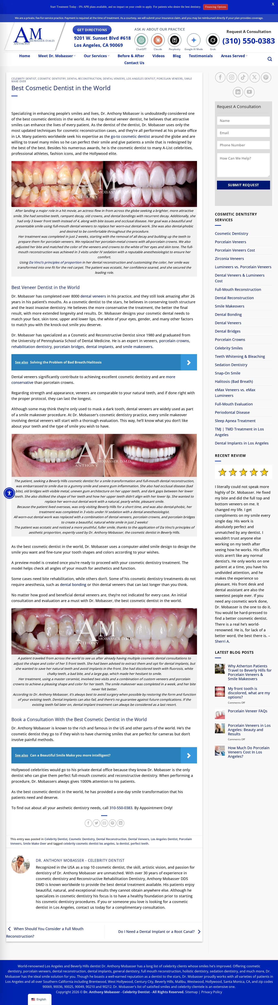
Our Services (95, 55)
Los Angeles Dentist (140, 78)
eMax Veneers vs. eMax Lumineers (235, 392)
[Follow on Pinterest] (266, 77)
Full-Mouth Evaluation (234, 403)
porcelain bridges (69, 346)
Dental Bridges (228, 331)
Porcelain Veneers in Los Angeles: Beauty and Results (249, 729)
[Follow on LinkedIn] (238, 92)
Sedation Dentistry (231, 364)
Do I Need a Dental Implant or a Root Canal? (157, 931)
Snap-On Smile (227, 373)
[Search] (270, 59)
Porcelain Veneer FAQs (247, 711)
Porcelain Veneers (170, 78)
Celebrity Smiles (229, 347)
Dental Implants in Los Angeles (242, 443)
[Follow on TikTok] (243, 77)
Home (24, 55)
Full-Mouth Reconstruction (238, 289)
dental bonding (73, 584)
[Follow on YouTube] (249, 92)
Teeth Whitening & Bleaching (240, 356)
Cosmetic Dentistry (52, 78)
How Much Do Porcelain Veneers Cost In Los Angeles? (248, 752)
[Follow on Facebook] (220, 77)
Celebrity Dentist (23, 78)
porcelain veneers (37, 971)
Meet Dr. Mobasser (55, 55)
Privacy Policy (211, 992)
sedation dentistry (224, 971)
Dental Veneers (114, 78)
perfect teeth (139, 843)
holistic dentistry (195, 971)
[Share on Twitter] (96, 823)
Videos (158, 55)
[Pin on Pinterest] (112, 823)
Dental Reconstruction (84, 78)
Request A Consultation (249, 31)
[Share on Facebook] (88, 823)
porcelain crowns (174, 340)
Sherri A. (222, 641)
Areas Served (233, 55)
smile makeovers (137, 346)
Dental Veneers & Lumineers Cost (240, 278)
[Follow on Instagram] (232, 77)
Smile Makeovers (229, 306)
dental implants (99, 346)
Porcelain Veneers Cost (235, 250)
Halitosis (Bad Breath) (234, 381)
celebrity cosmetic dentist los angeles (89, 843)
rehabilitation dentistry (31, 346)
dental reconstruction (69, 971)
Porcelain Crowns (230, 339)
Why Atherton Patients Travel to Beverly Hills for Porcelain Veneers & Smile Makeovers (250, 672)
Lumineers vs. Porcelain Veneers (243, 266)
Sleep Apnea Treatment (235, 420)
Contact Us (134, 62)
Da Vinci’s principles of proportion (55, 262)
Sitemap (191, 992)
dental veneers (93, 296)
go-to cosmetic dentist (130, 136)
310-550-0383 (120, 807)
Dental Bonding (228, 314)
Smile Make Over (34, 843)
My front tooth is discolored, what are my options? (249, 692)
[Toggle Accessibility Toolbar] (9, 493)
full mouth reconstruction (161, 971)
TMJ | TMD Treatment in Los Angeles (239, 432)
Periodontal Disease (232, 412)
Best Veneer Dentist (32, 287)
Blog (177, 55)
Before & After (131, 55)
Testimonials (201, 55)
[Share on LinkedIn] (120, 823)
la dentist (122, 843)
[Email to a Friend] (104, 823)
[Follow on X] (254, 77)
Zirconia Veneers (229, 258)
